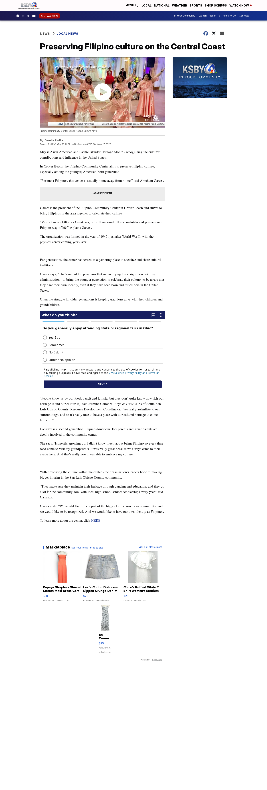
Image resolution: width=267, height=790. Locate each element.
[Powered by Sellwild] (157, 660)
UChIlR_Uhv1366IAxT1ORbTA (34, 16)
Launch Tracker (207, 16)
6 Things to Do (227, 16)
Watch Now (239, 5)
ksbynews (18, 16)
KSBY (29, 16)
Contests (244, 16)
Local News (67, 33)
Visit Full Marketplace (150, 547)
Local (146, 5)
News (45, 33)
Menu (130, 5)
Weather (179, 5)
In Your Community (184, 16)
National (161, 5)
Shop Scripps (216, 5)
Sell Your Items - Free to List (87, 548)
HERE (95, 520)
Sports (196, 5)
